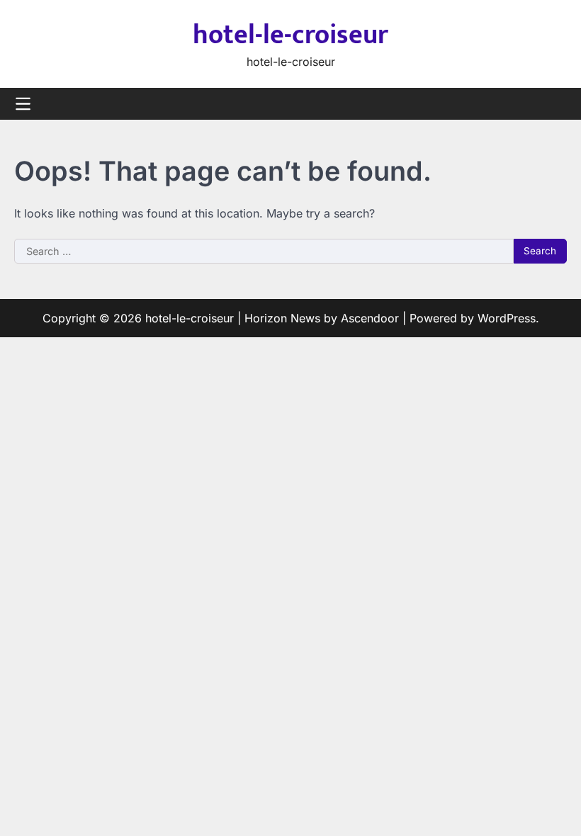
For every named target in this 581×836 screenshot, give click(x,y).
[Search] (556, 104)
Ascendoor (370, 318)
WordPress (507, 318)
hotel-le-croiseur (290, 35)
